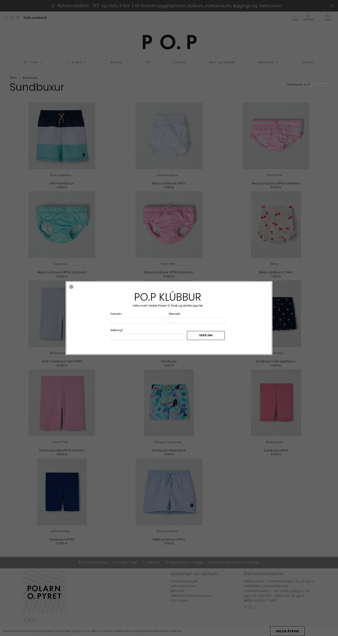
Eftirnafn (174, 314)
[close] (71, 287)
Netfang (117, 330)
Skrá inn (205, 335)
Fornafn (116, 314)
